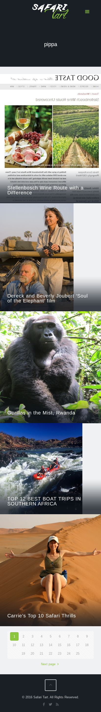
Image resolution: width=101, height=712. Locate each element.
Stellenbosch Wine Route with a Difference (45, 190)
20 (32, 653)
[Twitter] (50, 704)
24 (68, 653)
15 (59, 645)
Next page (48, 664)
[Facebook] (44, 704)
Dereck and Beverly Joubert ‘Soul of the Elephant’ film (47, 298)
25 (77, 653)
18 (86, 645)
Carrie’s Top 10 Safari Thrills (41, 615)
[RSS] (57, 704)
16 (68, 645)
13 (41, 645)
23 (59, 653)
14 (50, 645)
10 (14, 645)
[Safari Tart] (51, 11)
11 (23, 645)
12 (32, 645)
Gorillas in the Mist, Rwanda (41, 412)
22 (50, 653)
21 (41, 653)
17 (77, 645)
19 (23, 653)
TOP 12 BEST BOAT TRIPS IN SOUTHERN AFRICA (44, 501)
